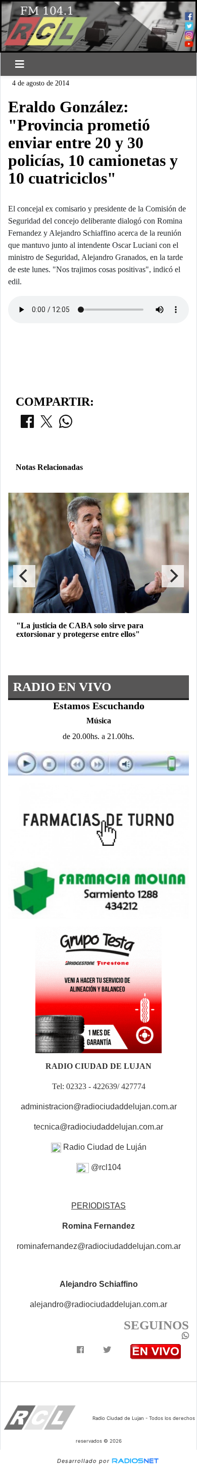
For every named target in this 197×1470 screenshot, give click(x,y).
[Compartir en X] (46, 424)
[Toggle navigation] (20, 64)
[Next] (173, 576)
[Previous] (24, 576)
